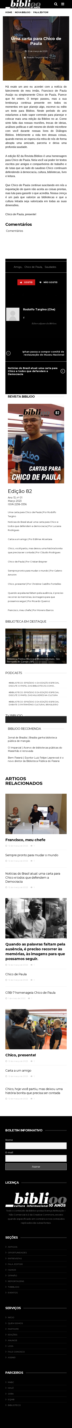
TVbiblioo (13, 1287)
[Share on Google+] (35, 295)
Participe (13, 1329)
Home (8, 12)
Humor (12, 1270)
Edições (12, 1334)
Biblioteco (14, 1405)
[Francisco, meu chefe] (36, 814)
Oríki (11, 1393)
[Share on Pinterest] (46, 295)
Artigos (12, 1247)
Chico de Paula (33, 266)
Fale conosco (16, 1351)
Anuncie (12, 1340)
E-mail (9, 1152)
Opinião (12, 1275)
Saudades (50, 266)
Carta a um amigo (18, 1070)
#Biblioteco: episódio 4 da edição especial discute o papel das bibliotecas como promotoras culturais (34, 684)
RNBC (11, 1382)
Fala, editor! (15, 1264)
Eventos (13, 1292)
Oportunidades (17, 1252)
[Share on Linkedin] (57, 295)
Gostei (28, 282)
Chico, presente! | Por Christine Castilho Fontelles (34, 584)
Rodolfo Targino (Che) (37, 57)
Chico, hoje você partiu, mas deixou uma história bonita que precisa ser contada (34, 1091)
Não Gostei (50, 282)
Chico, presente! (20, 1055)
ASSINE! (12, 1357)
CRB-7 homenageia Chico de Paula (30, 993)
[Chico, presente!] (36, 1029)
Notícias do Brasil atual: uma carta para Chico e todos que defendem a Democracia (32, 371)
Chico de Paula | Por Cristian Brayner (27, 561)
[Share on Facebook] (13, 295)
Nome (9, 1139)
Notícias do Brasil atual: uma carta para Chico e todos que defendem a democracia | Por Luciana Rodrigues (34, 526)
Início (11, 1317)
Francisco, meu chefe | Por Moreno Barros (30, 610)
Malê (11, 1388)
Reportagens (16, 1281)
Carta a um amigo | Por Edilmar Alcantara (30, 539)
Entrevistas (15, 1258)
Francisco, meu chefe (25, 840)
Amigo (18, 266)
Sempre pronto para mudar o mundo (31, 855)
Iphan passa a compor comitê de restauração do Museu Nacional (43, 353)
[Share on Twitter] (24, 295)
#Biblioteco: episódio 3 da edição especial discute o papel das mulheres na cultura (34, 693)
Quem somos (15, 1323)
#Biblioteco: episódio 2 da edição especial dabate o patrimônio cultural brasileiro (34, 703)
